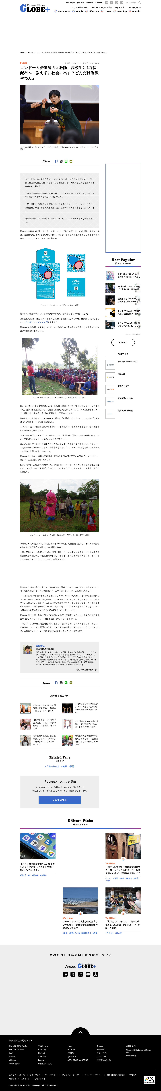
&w (15, 1049)
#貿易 (71, 933)
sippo (70, 1046)
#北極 (77, 933)
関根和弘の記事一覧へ (85, 670)
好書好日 (71, 1053)
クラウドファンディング (34, 322)
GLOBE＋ (71, 1049)
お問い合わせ (39, 1079)
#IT (29, 875)
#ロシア (108, 878)
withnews (12, 1060)
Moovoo (12, 1057)
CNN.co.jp (42, 1049)
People (79, 11)
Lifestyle (94, 11)
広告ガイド (25, 1079)
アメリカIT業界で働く (79, 7)
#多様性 (43, 875)
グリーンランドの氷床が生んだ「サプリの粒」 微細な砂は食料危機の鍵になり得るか (80, 924)
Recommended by (131, 334)
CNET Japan (43, 1046)
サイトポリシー (51, 1075)
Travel (107, 11)
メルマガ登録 (130, 3)
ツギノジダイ (102, 1053)
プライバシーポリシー (93, 1075)
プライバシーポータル (71, 1075)
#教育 (71, 766)
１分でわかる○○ (134, 7)
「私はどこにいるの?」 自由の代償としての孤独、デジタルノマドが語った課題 (122, 924)
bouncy (41, 1060)
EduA (11, 1053)
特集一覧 (80, 3)
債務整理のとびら (45, 1064)
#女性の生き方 (52, 766)
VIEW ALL (123, 342)
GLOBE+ (35, 8)
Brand (135, 11)
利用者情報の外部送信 (116, 1075)
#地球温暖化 (86, 933)
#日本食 (35, 875)
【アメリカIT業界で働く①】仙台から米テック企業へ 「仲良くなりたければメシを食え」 (37, 867)
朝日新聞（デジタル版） (19, 1046)
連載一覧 (89, 3)
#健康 (64, 766)
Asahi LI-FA (101, 1057)
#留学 (122, 878)
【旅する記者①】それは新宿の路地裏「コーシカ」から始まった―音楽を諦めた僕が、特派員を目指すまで (122, 870)
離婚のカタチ (14, 1064)
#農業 (95, 933)
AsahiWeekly (131, 1056)
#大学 (115, 878)
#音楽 (107, 881)
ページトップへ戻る (80, 1036)
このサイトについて (17, 1075)
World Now (64, 11)
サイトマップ (35, 1075)
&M (10, 1049)
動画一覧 (99, 3)
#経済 (136, 878)
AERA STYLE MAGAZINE (78, 1060)
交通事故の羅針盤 (104, 1060)
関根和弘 (40, 646)
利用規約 (132, 1075)
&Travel (21, 1049)
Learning (122, 11)
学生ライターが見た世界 (101, 7)
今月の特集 (70, 3)
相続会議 (100, 1049)
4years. (100, 1046)
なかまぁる (72, 1057)
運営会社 (12, 1079)
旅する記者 (119, 7)
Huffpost (41, 1053)
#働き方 (23, 875)
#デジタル (109, 933)
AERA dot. (42, 1057)
